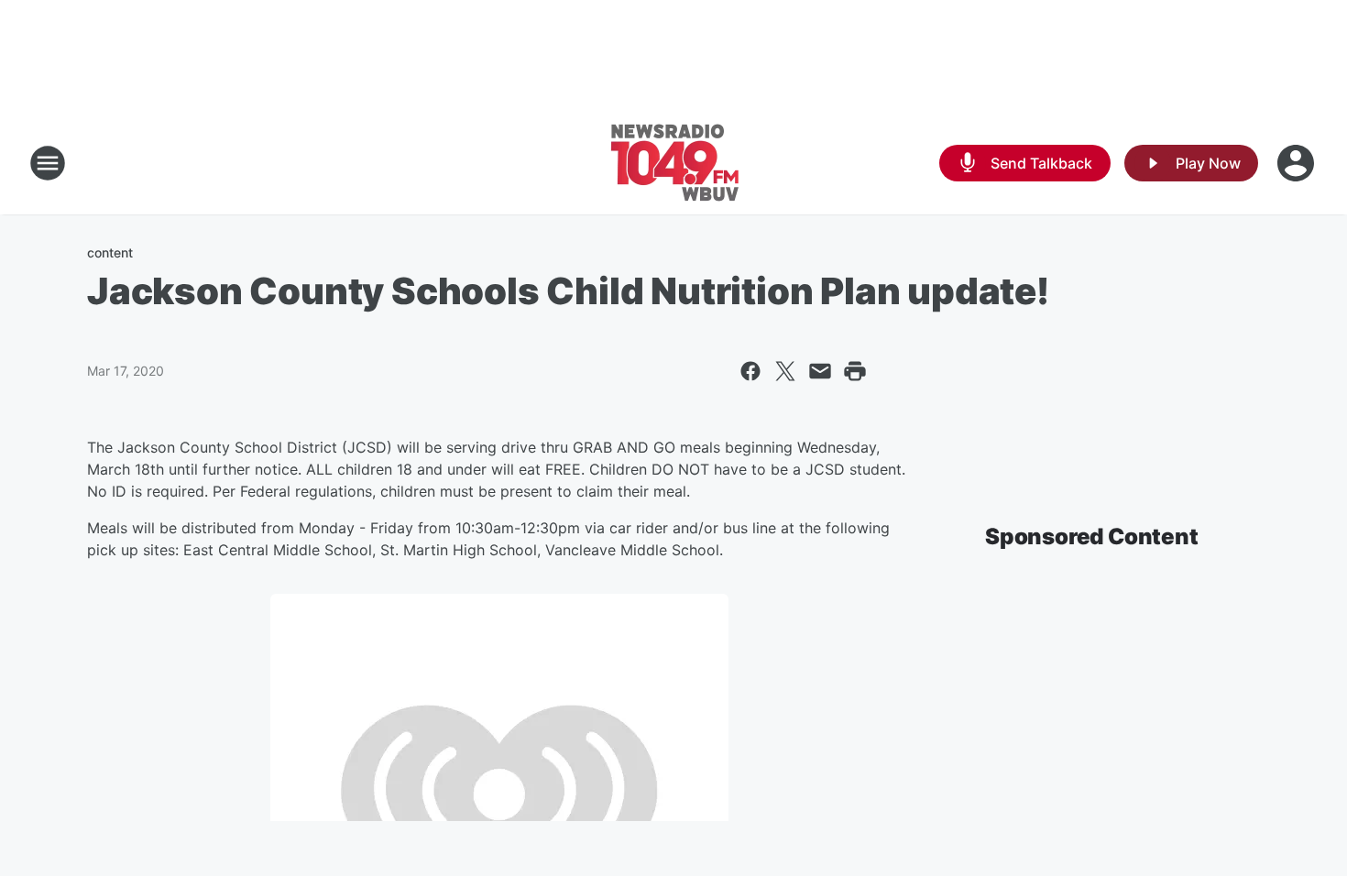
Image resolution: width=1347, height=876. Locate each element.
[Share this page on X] (785, 371)
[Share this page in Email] (820, 371)
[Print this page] (855, 371)
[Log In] (1297, 163)
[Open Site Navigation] (47, 163)
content (110, 252)
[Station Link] (674, 163)
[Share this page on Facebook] (750, 371)
